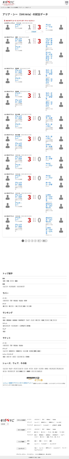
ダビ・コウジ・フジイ (49, 81)
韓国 (16, 281)
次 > (39, 241)
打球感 (27, 357)
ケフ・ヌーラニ (49, 125)
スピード (9, 357)
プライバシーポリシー (21, 454)
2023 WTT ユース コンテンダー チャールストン (20, 21)
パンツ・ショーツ (18, 368)
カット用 (25, 351)
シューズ (5, 368)
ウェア (10, 368)
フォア (28, 320)
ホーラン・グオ (49, 158)
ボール (4, 371)
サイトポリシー (30, 454)
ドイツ (12, 281)
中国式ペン (19, 351)
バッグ (35, 368)
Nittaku (16, 300)
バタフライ (6, 300)
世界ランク (48, 448)
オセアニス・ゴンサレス (49, 206)
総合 (4, 320)
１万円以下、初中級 (25, 326)
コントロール (20, 357)
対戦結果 (33, 32)
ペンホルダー (12, 286)
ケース (31, 368)
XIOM (25, 300)
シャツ (26, 368)
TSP (11, 300)
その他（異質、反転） (35, 351)
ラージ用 (29, 306)
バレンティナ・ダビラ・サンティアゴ (49, 42)
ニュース (41, 448)
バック (32, 320)
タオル (46, 368)
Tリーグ (64, 448)
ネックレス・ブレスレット (56, 368)
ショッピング (57, 448)
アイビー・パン (49, 164)
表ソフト (11, 306)
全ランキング (6, 326)
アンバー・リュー (49, 27)
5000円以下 (22, 320)
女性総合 (15, 320)
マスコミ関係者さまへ (40, 454)
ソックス (41, 368)
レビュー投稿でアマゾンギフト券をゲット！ (18, 383)
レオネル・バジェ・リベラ (49, 198)
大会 (35, 448)
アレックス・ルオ (18, 40)
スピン (14, 357)
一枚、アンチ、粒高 (20, 306)
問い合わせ (48, 454)
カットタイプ (20, 286)
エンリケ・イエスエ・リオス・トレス (49, 56)
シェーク (5, 286)
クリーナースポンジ (36, 371)
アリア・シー (18, 26)
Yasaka (21, 300)
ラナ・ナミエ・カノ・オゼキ (49, 73)
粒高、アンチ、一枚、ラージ (49, 320)
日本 (4, 281)
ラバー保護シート (20, 371)
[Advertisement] (34, 256)
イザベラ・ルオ (49, 117)
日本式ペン (12, 351)
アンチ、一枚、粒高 (52, 432)
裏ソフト (5, 306)
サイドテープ (11, 371)
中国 (8, 281)
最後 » (45, 241)
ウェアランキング (38, 450)
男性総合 (9, 320)
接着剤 (28, 371)
